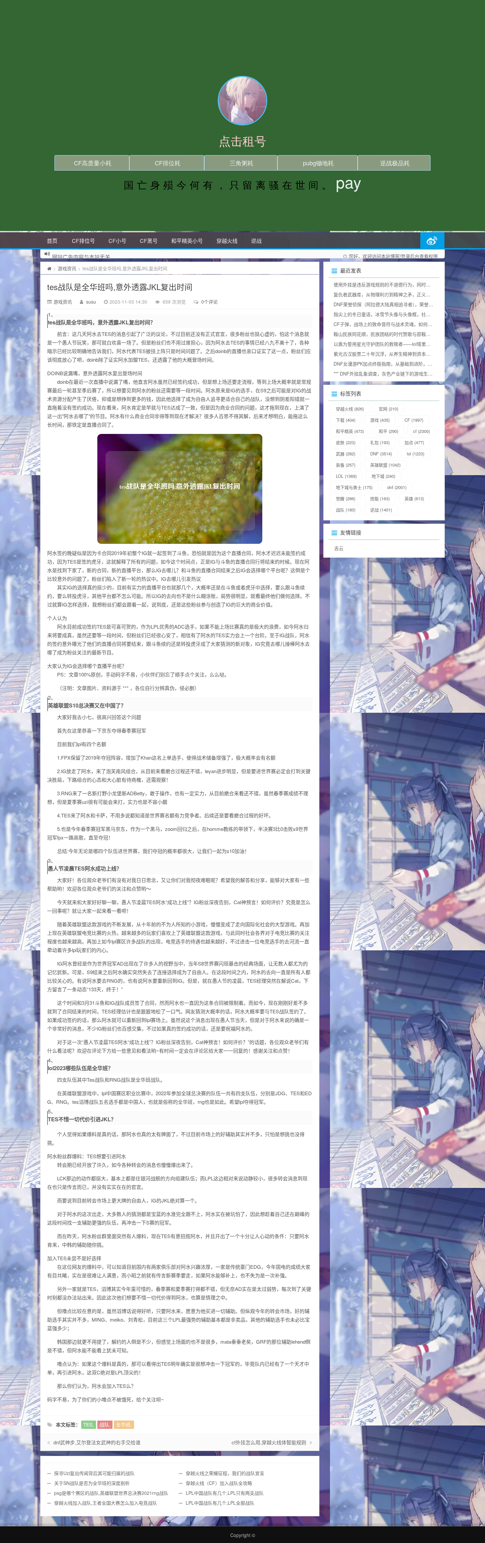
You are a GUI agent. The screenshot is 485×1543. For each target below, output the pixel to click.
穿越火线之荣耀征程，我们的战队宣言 (225, 1473)
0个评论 (209, 301)
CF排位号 (83, 241)
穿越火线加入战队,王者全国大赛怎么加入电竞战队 (105, 1502)
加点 (414, 442)
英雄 (414, 498)
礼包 (380, 442)
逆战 (256, 241)
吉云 (338, 548)
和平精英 (350, 431)
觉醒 (345, 498)
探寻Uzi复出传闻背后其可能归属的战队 (94, 1473)
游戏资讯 (67, 268)
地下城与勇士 (354, 487)
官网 (388, 409)
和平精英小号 (187, 241)
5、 (52, 1111)
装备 (345, 465)
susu (91, 301)
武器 (345, 453)
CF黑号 (149, 241)
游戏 (380, 420)
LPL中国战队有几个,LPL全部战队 (220, 1502)
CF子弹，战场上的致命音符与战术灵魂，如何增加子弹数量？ (397, 324)
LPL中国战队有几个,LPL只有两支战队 (225, 1493)
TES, (88, 1424)
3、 (52, 860)
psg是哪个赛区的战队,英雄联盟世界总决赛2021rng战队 (111, 1493)
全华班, (124, 1424)
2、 (52, 697)
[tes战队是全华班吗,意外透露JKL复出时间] (179, 489)
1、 (52, 314)
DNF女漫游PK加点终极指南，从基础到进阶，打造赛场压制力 (397, 363)
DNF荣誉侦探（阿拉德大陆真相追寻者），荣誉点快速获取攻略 (397, 304)
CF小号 (117, 241)
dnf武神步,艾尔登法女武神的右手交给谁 (97, 1442)
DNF (381, 453)
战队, (105, 1424)
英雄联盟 (385, 465)
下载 (345, 420)
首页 (52, 241)
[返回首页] (49, 268)
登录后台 (410, 256)
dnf (396, 487)
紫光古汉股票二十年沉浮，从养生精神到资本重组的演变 (391, 353)
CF (413, 420)
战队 (345, 510)
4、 (52, 1060)
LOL (346, 476)
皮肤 (345, 442)
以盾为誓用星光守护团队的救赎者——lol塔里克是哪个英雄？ (396, 344)
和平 (388, 431)
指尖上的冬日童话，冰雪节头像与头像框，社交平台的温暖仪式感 (401, 314)
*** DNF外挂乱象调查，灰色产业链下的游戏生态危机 (388, 373)
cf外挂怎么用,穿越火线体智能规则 (269, 1442)
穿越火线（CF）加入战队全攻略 (219, 1483)
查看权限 (428, 256)
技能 (380, 498)
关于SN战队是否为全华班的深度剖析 (92, 1483)
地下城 (383, 476)
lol (415, 453)
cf (421, 431)
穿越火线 (227, 241)
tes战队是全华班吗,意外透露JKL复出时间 (119, 286)
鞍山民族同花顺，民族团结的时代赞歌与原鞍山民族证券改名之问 (401, 334)
